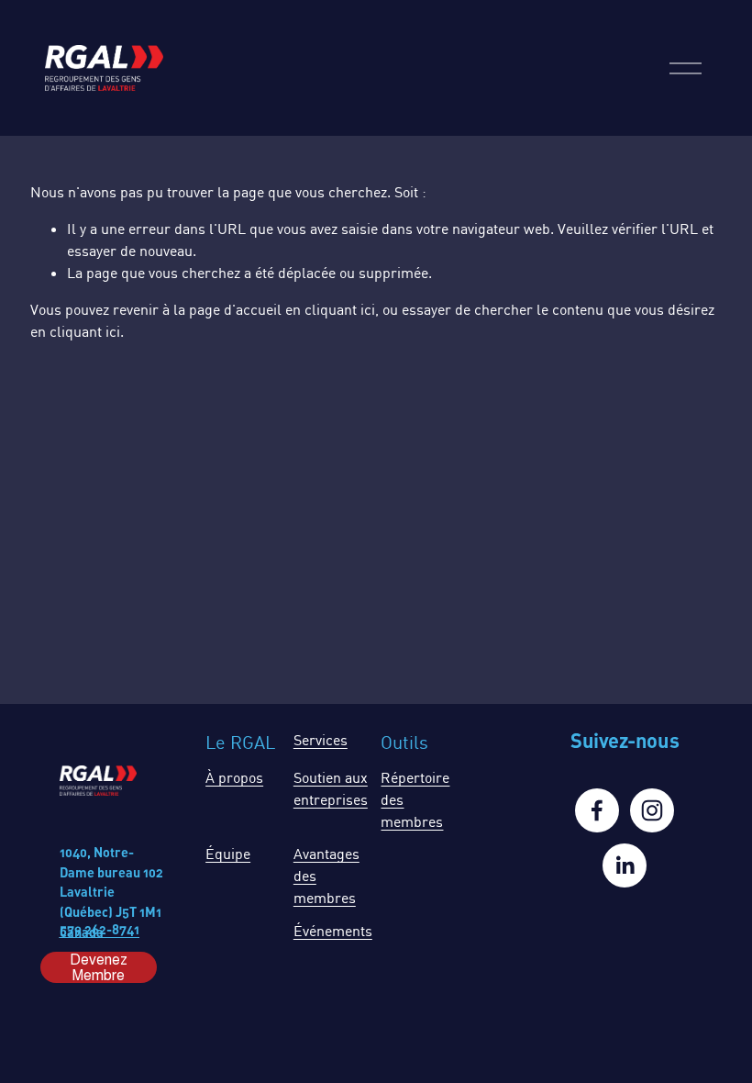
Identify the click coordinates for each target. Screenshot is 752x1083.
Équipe (227, 853)
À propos (234, 777)
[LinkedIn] (625, 865)
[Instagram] (652, 810)
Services (320, 740)
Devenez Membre (98, 967)
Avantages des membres (326, 875)
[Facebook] (597, 810)
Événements (332, 930)
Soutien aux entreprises (330, 788)
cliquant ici (339, 309)
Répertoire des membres (415, 799)
